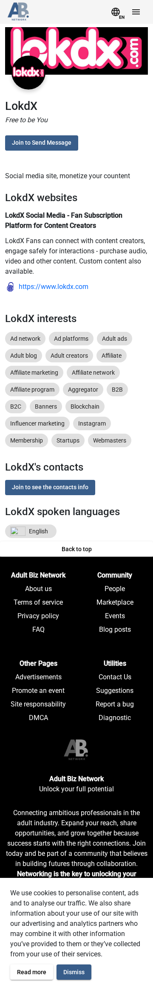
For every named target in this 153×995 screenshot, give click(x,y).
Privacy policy (38, 616)
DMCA (38, 718)
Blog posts (115, 629)
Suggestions (114, 691)
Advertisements (38, 677)
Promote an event (38, 691)
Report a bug (115, 704)
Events (115, 616)
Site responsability (38, 704)
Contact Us (115, 677)
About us (38, 589)
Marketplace (114, 602)
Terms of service (38, 602)
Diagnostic (115, 718)
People (115, 589)
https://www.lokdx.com (53, 287)
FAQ (38, 629)
